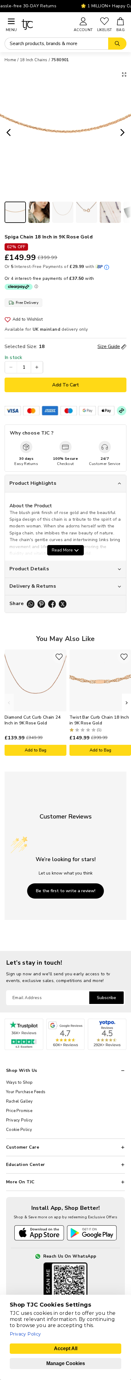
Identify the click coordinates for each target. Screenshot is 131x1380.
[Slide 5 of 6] (110, 212)
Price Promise (19, 1111)
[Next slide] (124, 133)
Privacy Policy (19, 1120)
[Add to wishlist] (59, 657)
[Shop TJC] (45, 24)
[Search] (117, 43)
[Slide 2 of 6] (39, 212)
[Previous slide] (6, 133)
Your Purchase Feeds (26, 1092)
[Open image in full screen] (124, 74)
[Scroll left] (9, 703)
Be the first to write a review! (65, 891)
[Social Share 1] (30, 604)
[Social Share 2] (41, 604)
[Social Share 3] (52, 604)
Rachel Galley (19, 1101)
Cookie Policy (19, 1129)
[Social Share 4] (62, 604)
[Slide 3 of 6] (62, 212)
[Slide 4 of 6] (86, 212)
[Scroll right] (126, 703)
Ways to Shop (19, 1082)
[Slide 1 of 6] (15, 212)
